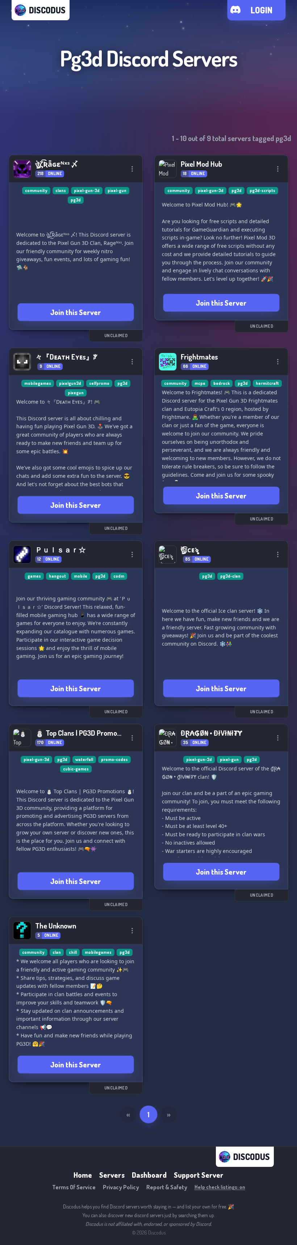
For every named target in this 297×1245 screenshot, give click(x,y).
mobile (80, 576)
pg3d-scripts (262, 190)
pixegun (76, 392)
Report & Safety (166, 1187)
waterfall (84, 759)
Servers (112, 1175)
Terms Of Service (74, 1187)
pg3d (76, 200)
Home (83, 1175)
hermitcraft (267, 383)
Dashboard (149, 1175)
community (36, 190)
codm (118, 576)
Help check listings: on (219, 1187)
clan (57, 952)
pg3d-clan (230, 576)
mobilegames (37, 383)
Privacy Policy (121, 1187)
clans (60, 190)
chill (73, 952)
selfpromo (99, 383)
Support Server (198, 1175)
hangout (57, 576)
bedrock (221, 383)
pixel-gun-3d (87, 190)
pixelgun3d (70, 383)
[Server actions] (132, 169)
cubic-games (76, 769)
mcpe (199, 383)
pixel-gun (117, 190)
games (34, 576)
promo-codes (114, 759)
